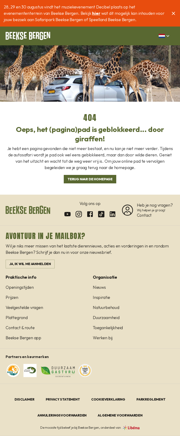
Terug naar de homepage (90, 179)
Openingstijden (20, 287)
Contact (144, 215)
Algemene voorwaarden (120, 415)
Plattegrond (17, 317)
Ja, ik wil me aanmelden (30, 264)
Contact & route (20, 327)
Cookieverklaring (108, 399)
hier (96, 13)
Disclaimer (24, 399)
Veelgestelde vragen (24, 307)
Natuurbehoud (106, 307)
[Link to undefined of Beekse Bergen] (67, 214)
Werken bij (102, 337)
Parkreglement (150, 399)
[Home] (28, 36)
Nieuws (99, 287)
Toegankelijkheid (108, 327)
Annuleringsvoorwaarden (62, 415)
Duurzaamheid (106, 317)
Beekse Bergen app (23, 337)
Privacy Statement (63, 399)
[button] (165, 36)
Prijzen (12, 297)
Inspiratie (101, 297)
